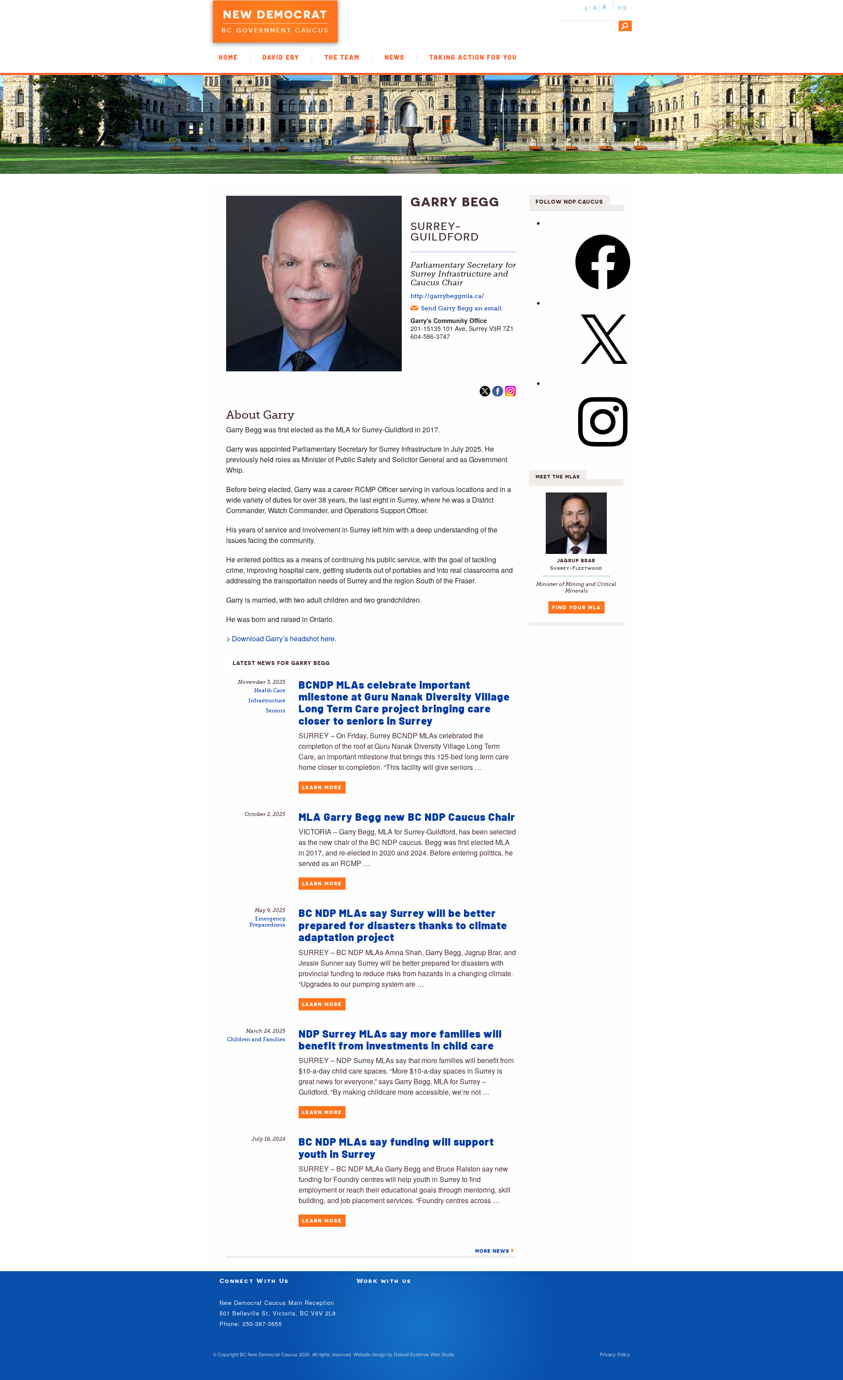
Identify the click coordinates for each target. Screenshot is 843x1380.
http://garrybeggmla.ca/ (447, 295)
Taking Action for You (473, 57)
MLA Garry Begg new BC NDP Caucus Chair (407, 816)
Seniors (275, 711)
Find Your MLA (576, 607)
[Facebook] (603, 292)
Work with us (384, 1280)
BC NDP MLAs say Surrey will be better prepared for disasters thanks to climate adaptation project (403, 924)
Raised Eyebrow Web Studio (424, 1354)
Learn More (322, 787)
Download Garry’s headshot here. (284, 638)
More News (492, 1251)
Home (228, 57)
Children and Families (256, 1039)
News (394, 57)
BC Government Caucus (275, 30)
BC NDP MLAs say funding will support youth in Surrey (396, 1147)
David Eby (281, 57)
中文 (622, 7)
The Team (342, 57)
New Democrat (275, 14)
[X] (603, 372)
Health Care (269, 691)
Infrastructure (267, 701)
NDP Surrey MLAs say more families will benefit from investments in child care (400, 1039)
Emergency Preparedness (267, 921)
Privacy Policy (615, 1354)
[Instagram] (603, 452)
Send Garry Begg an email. (462, 308)
